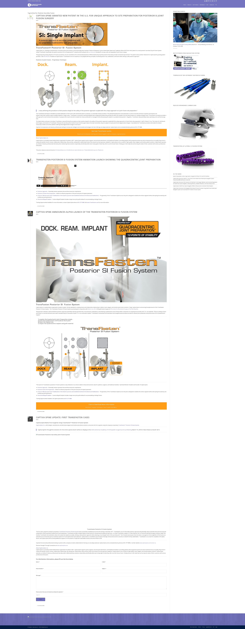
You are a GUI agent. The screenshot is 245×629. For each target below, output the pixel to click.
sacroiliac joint (92, 52)
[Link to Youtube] (207, 1)
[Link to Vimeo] (209, 1)
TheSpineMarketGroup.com (90, 150)
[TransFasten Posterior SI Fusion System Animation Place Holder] (30, 161)
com (102, 150)
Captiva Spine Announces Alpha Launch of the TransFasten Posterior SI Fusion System (86, 212)
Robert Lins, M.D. (92, 309)
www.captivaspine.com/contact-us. (148, 543)
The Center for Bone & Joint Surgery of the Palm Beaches (124, 309)
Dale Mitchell (46, 56)
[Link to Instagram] (211, 1)
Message (38, 575)
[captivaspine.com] (35, 5)
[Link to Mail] (212, 1)
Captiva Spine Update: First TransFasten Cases (62, 417)
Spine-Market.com (79, 150)
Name (38, 562)
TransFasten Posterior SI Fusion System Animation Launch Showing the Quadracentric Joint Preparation (98, 159)
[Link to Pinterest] (216, 1)
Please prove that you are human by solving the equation (49, 592)
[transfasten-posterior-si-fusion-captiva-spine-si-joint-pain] (30, 213)
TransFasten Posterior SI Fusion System (69, 531)
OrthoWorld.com (70, 150)
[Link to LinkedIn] (205, 1)
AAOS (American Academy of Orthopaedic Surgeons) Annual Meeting (111, 430)
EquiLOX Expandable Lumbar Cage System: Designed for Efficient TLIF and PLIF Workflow (191, 176)
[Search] (216, 5)
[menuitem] (185, 5)
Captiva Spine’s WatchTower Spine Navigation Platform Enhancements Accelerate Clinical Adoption (193, 186)
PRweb (99, 150)
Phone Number (40, 568)
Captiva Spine (41, 153)
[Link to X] (214, 1)
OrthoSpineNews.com (60, 150)
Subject (104, 568)
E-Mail (104, 562)
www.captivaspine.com (62, 545)
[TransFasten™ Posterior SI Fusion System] (30, 419)
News (37, 20)
